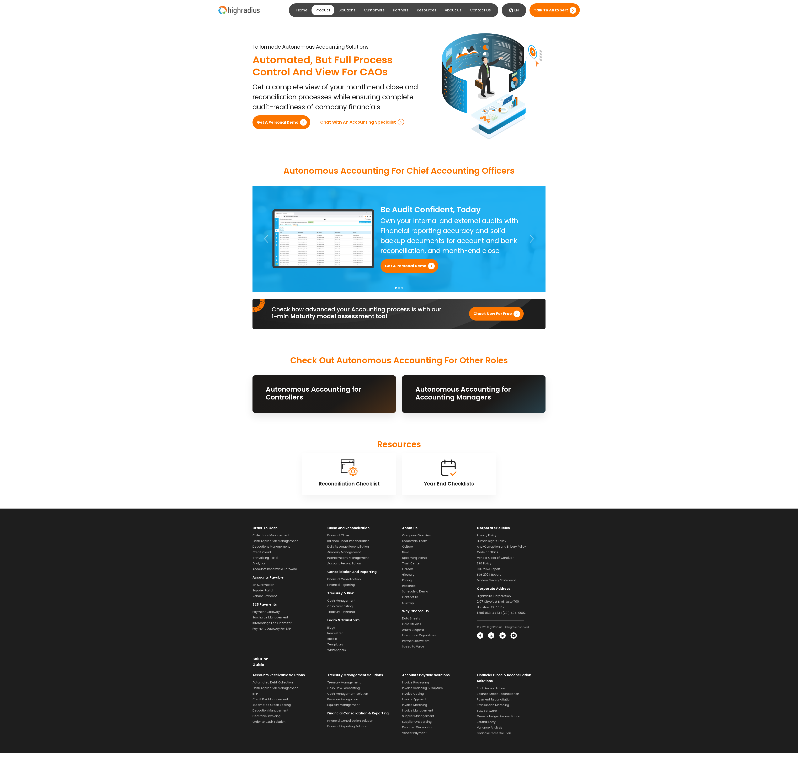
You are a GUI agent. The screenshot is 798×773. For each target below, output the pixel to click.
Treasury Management (344, 682)
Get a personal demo (277, 122)
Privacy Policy (486, 535)
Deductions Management (271, 546)
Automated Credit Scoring (271, 705)
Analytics (259, 563)
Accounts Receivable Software (274, 569)
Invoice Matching (414, 705)
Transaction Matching (493, 705)
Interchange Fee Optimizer (272, 623)
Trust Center (411, 563)
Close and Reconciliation (348, 528)
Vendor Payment (264, 596)
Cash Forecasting (340, 606)
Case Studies (411, 624)
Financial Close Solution (494, 733)
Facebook (480, 635)
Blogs (331, 628)
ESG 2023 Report (488, 569)
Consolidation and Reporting (352, 571)
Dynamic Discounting (417, 727)
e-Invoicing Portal (265, 558)
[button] (266, 239)
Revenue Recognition (342, 699)
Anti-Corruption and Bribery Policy (501, 546)
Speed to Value (413, 646)
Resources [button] (426, 10)
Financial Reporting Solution (347, 726)
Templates (335, 644)
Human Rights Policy (491, 541)
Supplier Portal (262, 590)
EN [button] (516, 10)
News (406, 552)
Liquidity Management (343, 705)
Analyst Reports (413, 630)
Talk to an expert (551, 10)
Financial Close (338, 535)
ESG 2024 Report (489, 575)
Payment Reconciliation (494, 699)
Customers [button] (374, 10)
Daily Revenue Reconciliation (348, 546)
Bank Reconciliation (491, 688)
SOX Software (487, 711)
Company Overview (416, 535)
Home (301, 10)
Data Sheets (411, 618)
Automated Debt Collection (272, 682)
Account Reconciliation (344, 563)
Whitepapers (336, 650)
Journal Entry (486, 722)
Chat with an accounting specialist (358, 122)
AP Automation (263, 585)
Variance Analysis (489, 727)
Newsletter (335, 633)
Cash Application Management (275, 541)
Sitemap (408, 603)
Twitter (491, 635)
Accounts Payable (267, 577)
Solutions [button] (347, 10)
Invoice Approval (414, 699)
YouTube (513, 635)
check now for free (492, 313)
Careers (408, 569)
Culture (407, 546)
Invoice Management (417, 710)
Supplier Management (418, 716)
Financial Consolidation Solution (350, 721)
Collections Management (270, 535)
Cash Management (341, 600)
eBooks (332, 639)
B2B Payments (264, 604)
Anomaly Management (344, 552)
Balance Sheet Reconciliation (348, 541)
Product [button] (323, 10)
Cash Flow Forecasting (343, 688)
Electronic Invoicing (266, 716)
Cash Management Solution (347, 694)
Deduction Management (270, 710)
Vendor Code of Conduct (495, 558)
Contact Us (480, 10)
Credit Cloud (261, 552)
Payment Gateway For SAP (271, 629)
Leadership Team (414, 541)
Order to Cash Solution (269, 722)
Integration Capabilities (419, 635)
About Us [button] (453, 10)
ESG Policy (484, 563)
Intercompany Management (348, 558)
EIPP (255, 694)
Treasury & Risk (340, 593)
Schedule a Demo (415, 591)
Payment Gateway (266, 612)
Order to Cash (264, 528)
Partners (401, 10)
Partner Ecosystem (416, 641)
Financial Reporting (341, 585)
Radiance (409, 586)
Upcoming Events (414, 558)
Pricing (407, 580)
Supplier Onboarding (417, 722)
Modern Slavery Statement (496, 580)
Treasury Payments (341, 612)
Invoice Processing (415, 682)
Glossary (408, 575)
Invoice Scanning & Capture (422, 688)
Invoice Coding (413, 694)
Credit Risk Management (270, 699)
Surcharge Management (270, 617)
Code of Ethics (487, 552)
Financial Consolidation (344, 579)
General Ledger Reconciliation (498, 716)
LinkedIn (502, 635)
